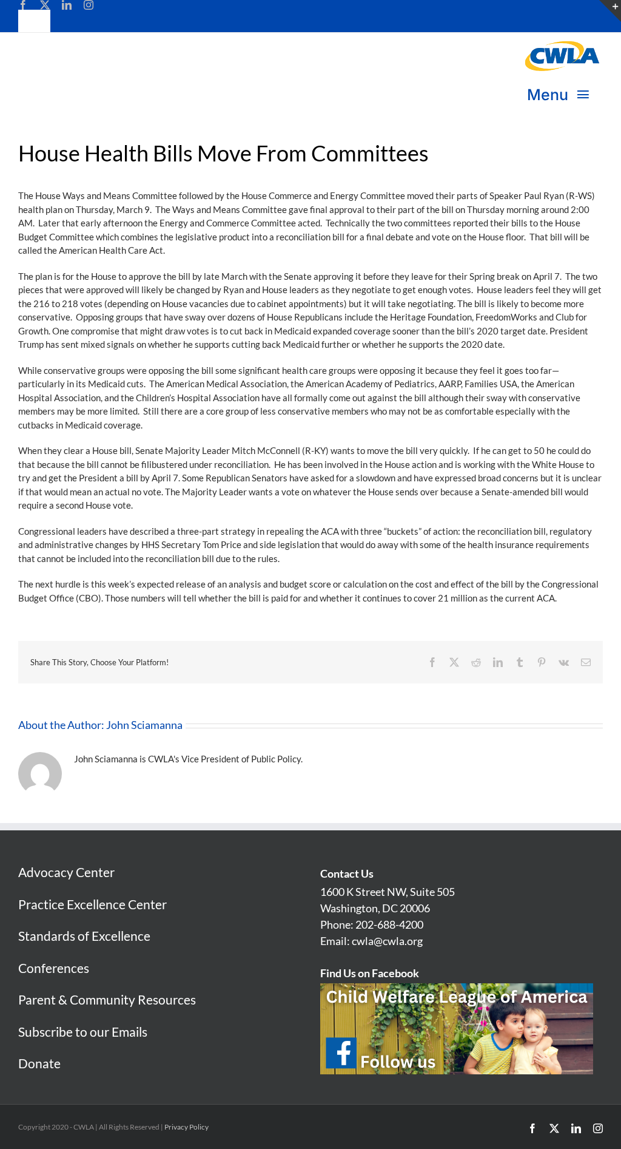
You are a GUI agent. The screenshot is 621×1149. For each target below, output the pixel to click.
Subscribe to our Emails (82, 1031)
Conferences (53, 967)
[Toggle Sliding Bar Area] (610, 11)
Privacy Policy (186, 1126)
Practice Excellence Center (92, 904)
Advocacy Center (66, 872)
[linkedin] (67, 5)
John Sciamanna (144, 724)
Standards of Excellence (84, 935)
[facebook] (23, 5)
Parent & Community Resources (107, 999)
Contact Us (347, 873)
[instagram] (88, 5)
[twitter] (45, 5)
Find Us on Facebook (369, 973)
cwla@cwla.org (387, 940)
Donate (39, 1063)
